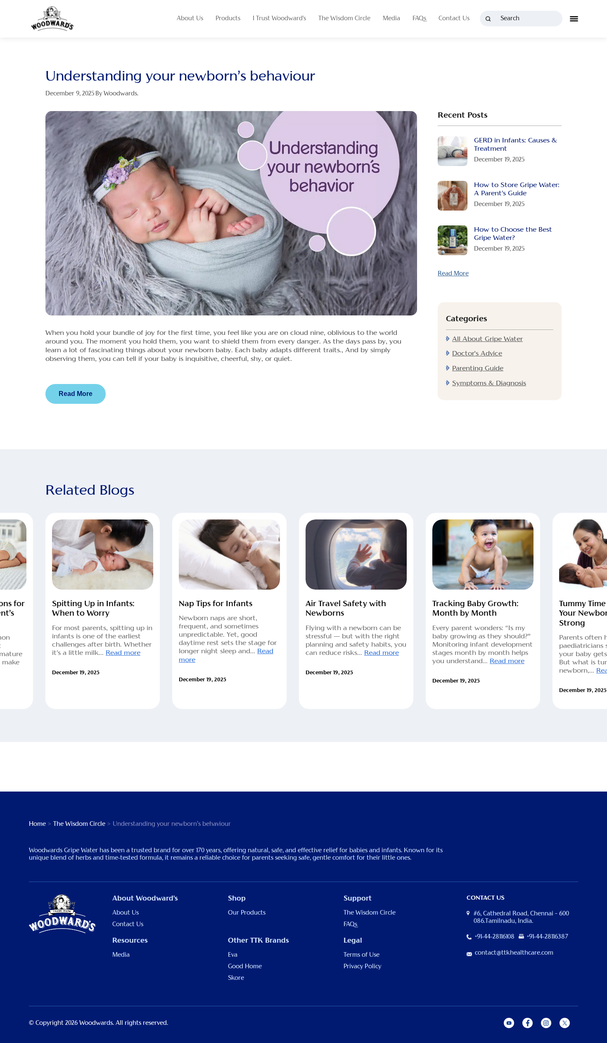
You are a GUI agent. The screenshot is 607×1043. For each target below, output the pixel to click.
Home (37, 824)
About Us (190, 18)
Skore (236, 978)
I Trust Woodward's (279, 18)
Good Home (245, 967)
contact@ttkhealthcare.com (514, 953)
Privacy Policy (362, 967)
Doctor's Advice (477, 353)
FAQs (419, 18)
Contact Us (454, 18)
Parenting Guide (477, 368)
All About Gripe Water (487, 339)
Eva (232, 955)
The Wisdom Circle (344, 18)
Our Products (247, 913)
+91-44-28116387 (547, 937)
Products (228, 18)
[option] (102, 611)
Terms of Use (361, 955)
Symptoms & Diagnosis (489, 383)
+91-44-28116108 (495, 937)
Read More (75, 393)
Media (391, 18)
